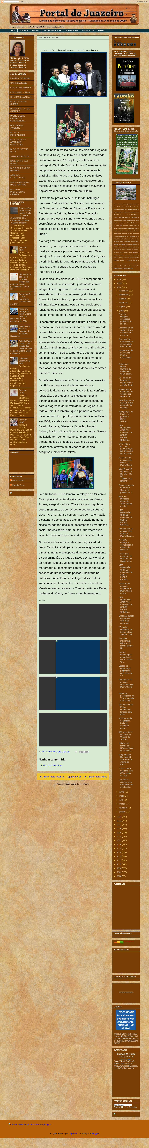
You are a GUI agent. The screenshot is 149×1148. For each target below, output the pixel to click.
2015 (119, 848)
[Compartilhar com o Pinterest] (88, 752)
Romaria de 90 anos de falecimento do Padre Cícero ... (126, 684)
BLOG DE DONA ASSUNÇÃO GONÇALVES (18, 142)
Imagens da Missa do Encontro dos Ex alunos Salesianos (20, 331)
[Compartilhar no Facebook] (86, 752)
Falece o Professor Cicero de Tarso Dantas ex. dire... (125, 501)
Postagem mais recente (51, 776)
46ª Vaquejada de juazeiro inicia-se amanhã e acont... (125, 723)
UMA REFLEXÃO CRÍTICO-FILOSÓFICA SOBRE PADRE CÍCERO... (125, 432)
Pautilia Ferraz (48, 751)
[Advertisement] (124, 907)
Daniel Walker (18, 480)
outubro (123, 299)
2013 (119, 856)
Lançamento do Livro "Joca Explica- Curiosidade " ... (126, 355)
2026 (119, 279)
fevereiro (123, 808)
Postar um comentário (51, 765)
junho (122, 792)
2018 (119, 836)
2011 (119, 864)
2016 (119, 844)
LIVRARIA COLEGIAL (20, 78)
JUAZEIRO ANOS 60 (19, 156)
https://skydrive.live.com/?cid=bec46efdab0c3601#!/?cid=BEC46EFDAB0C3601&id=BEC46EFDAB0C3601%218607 (126, 1038)
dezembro (124, 291)
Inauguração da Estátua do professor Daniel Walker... (126, 416)
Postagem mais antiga (95, 776)
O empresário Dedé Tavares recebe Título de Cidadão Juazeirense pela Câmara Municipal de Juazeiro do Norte (20, 215)
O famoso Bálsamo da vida (24, 360)
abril (121, 800)
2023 (119, 817)
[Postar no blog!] (82, 752)
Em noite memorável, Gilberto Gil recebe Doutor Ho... (126, 643)
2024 (119, 287)
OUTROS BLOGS (88, 30)
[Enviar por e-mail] (80, 752)
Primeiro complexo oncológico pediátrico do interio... (125, 319)
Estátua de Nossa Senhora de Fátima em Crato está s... (126, 369)
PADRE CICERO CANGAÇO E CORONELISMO (18, 118)
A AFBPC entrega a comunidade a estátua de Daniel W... (126, 545)
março (122, 804)
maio (121, 796)
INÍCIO (13, 30)
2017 (119, 840)
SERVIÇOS (35, 30)
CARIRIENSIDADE (18, 83)
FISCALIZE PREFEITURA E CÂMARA (17, 191)
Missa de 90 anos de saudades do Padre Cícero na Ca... (125, 588)
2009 (119, 872)
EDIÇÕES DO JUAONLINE (52, 30)
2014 (119, 852)
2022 (119, 821)
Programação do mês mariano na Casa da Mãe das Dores (20, 299)
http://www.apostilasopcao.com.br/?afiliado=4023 (126, 1067)
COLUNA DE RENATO (20, 87)
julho (121, 310)
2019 (119, 832)
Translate (133, 1107)
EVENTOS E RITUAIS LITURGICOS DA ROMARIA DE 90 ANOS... (126, 449)
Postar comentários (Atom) (77, 784)
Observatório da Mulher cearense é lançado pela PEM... (126, 709)
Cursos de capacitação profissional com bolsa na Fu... (125, 671)
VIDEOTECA (24, 30)
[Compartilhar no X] (84, 752)
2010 (119, 868)
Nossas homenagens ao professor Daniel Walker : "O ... (126, 657)
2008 (119, 876)
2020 (119, 828)
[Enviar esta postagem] (75, 751)
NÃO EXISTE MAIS (72, 30)
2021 (119, 824)
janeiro (122, 812)
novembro (124, 295)
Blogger (95, 1133)
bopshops (73, 1133)
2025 (119, 283)
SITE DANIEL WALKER (20, 97)
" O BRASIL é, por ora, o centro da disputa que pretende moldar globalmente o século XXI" (21, 281)
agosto (122, 306)
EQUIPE (101, 30)
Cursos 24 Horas (126, 1056)
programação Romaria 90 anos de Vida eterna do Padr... (125, 759)
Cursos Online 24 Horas (126, 1059)
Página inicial (74, 776)
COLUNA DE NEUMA (20, 92)
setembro (124, 303)
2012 (119, 860)
